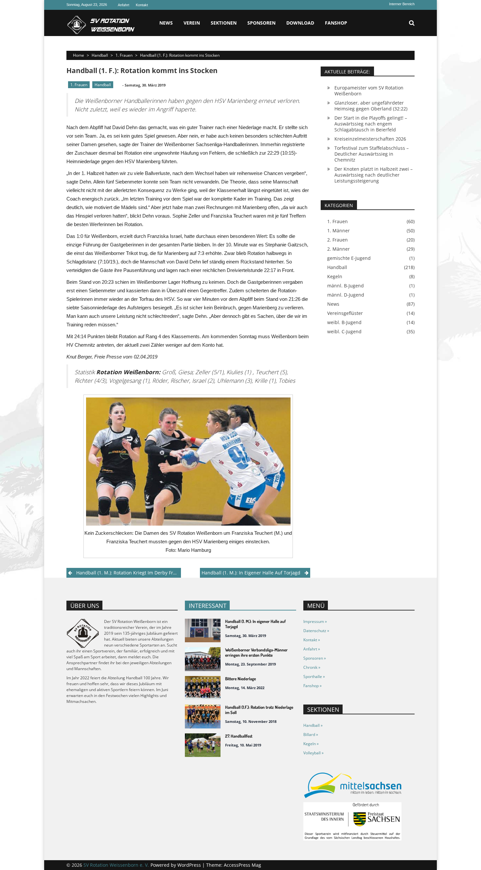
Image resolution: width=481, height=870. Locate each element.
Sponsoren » (314, 658)
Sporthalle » (314, 676)
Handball (100, 55)
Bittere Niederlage (240, 678)
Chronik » (311, 667)
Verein (192, 23)
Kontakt (142, 5)
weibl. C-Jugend (344, 332)
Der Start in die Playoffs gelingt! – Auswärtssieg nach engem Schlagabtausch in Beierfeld (370, 124)
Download (300, 23)
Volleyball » (313, 753)
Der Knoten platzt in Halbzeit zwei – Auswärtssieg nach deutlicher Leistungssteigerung (373, 175)
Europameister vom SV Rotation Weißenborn (368, 91)
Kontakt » (311, 640)
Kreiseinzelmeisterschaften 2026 (370, 139)
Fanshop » (312, 685)
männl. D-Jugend (345, 295)
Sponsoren (261, 23)
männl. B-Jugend (345, 286)
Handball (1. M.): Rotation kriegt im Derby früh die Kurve (128, 573)
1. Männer (338, 231)
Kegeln (334, 277)
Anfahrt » (311, 649)
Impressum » (315, 621)
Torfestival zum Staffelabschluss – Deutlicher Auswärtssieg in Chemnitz (371, 154)
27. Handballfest (238, 736)
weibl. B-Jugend (344, 322)
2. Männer (338, 249)
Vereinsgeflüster (345, 313)
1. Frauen (124, 55)
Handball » (313, 725)
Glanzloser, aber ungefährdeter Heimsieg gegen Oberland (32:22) (370, 106)
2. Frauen (337, 240)
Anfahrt (123, 5)
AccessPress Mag (242, 865)
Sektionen (224, 23)
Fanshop (336, 23)
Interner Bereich (402, 4)
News (166, 23)
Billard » (310, 734)
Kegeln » (311, 743)
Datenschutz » (316, 630)
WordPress (189, 865)
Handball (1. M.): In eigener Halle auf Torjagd (251, 573)
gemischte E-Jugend (349, 258)
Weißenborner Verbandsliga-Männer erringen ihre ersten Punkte (256, 652)
